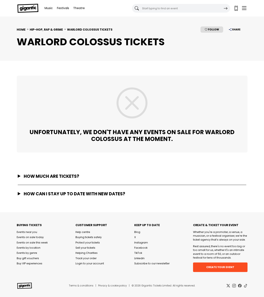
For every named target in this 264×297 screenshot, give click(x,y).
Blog (137, 232)
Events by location (28, 247)
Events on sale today (30, 237)
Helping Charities (86, 253)
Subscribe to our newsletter (152, 263)
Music (49, 8)
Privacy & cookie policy (112, 285)
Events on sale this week (32, 242)
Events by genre (27, 253)
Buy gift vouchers (28, 258)
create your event (220, 267)
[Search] (225, 8)
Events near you (27, 232)
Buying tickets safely (88, 237)
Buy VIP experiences (29, 263)
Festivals (63, 8)
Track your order (86, 258)
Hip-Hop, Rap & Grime (46, 29)
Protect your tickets (87, 242)
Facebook (140, 247)
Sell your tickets (85, 247)
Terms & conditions (81, 285)
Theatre (79, 8)
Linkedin (139, 258)
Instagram (141, 242)
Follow (213, 29)
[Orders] (236, 8)
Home (21, 29)
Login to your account (89, 263)
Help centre (82, 232)
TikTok (138, 253)
